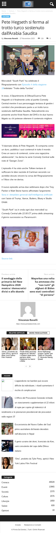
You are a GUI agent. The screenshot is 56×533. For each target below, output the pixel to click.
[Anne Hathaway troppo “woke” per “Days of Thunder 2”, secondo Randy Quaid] (46, 344)
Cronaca (5, 482)
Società (5, 492)
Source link (7, 258)
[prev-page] (26, 366)
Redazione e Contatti (32, 525)
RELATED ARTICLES (17, 333)
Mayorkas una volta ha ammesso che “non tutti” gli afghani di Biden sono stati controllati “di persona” (42, 286)
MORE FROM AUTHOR (38, 333)
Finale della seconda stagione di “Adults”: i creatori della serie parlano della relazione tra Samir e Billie (28, 356)
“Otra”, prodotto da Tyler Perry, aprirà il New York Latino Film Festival (10, 354)
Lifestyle (5, 501)
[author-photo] (28, 309)
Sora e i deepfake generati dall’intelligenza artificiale (27, 194)
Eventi (4, 487)
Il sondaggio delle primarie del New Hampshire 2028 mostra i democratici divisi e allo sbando (14, 285)
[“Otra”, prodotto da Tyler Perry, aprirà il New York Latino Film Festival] (10, 344)
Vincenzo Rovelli (11, 38)
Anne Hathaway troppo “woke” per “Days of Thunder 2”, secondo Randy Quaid (45, 355)
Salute (4, 506)
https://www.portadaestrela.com (28, 324)
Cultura (11, 11)
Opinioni (5, 510)
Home (4, 11)
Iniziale (18, 525)
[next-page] (29, 366)
